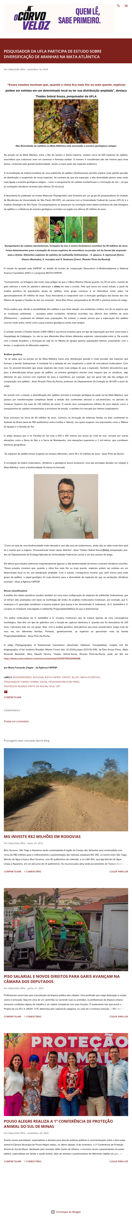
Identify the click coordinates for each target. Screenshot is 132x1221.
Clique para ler (118, 871)
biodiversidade (22, 677)
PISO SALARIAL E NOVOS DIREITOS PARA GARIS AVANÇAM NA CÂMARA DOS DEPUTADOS (62, 979)
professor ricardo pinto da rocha (25, 686)
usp (58, 686)
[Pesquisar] (118, 6)
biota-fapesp (53, 677)
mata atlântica (90, 677)
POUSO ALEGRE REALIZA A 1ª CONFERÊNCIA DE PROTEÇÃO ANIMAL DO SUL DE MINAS (58, 1123)
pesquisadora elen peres (63, 681)
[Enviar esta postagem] (6, 692)
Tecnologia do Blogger (68, 1211)
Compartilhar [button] (12, 697)
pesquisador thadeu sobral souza (25, 681)
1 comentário (32, 871)
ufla (51, 686)
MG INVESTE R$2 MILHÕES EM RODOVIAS (42, 836)
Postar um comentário (16, 721)
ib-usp (75, 677)
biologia (38, 677)
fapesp (66, 677)
